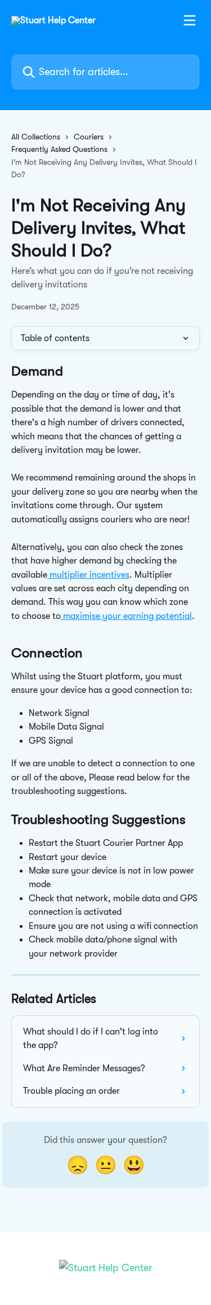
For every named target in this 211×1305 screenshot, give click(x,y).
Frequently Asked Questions (59, 149)
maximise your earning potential (126, 616)
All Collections (35, 136)
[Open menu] (189, 20)
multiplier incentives (88, 575)
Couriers (89, 136)
